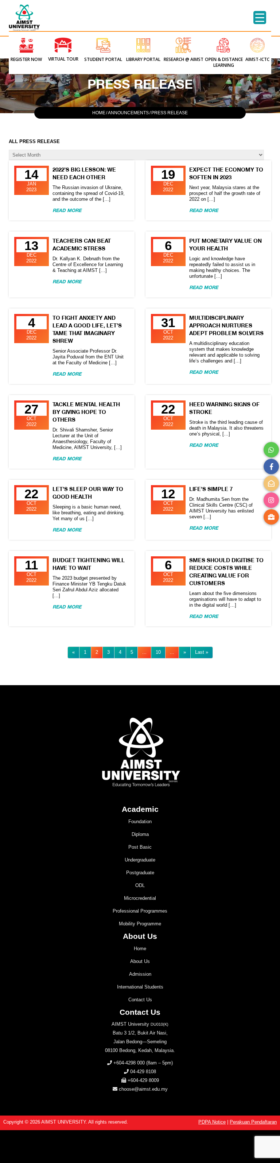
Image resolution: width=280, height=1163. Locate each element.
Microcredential (140, 898)
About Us (140, 961)
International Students (140, 987)
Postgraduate (140, 872)
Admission (140, 974)
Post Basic (140, 847)
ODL (140, 885)
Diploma (140, 834)
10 (158, 652)
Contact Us (140, 999)
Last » (201, 652)
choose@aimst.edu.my (143, 1089)
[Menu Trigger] (259, 17)
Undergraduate (140, 860)
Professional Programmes (140, 911)
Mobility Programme (140, 923)
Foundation (140, 821)
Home (140, 948)
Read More (66, 210)
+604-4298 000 (129, 1063)
